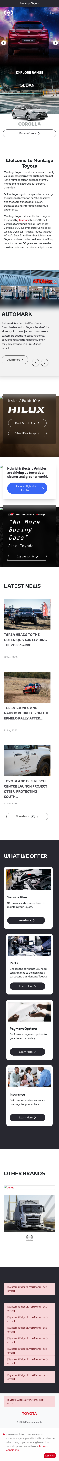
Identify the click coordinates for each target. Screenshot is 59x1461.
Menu (52, 13)
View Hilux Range (25, 433)
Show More (25, 816)
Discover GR (25, 556)
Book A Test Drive (25, 423)
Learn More (13, 359)
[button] (35, 362)
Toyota (23, 220)
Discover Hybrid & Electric (25, 488)
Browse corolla (27, 133)
